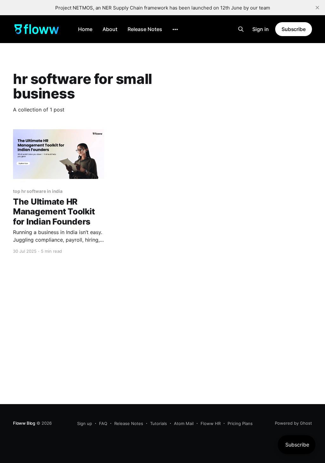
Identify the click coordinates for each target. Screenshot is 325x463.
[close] (317, 8)
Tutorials (158, 423)
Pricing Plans (240, 423)
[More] (175, 29)
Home (85, 29)
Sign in (260, 29)
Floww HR (211, 423)
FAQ (103, 423)
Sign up (84, 423)
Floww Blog (24, 423)
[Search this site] (241, 29)
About (110, 29)
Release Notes (145, 29)
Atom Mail (184, 423)
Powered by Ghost (293, 423)
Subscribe (294, 29)
